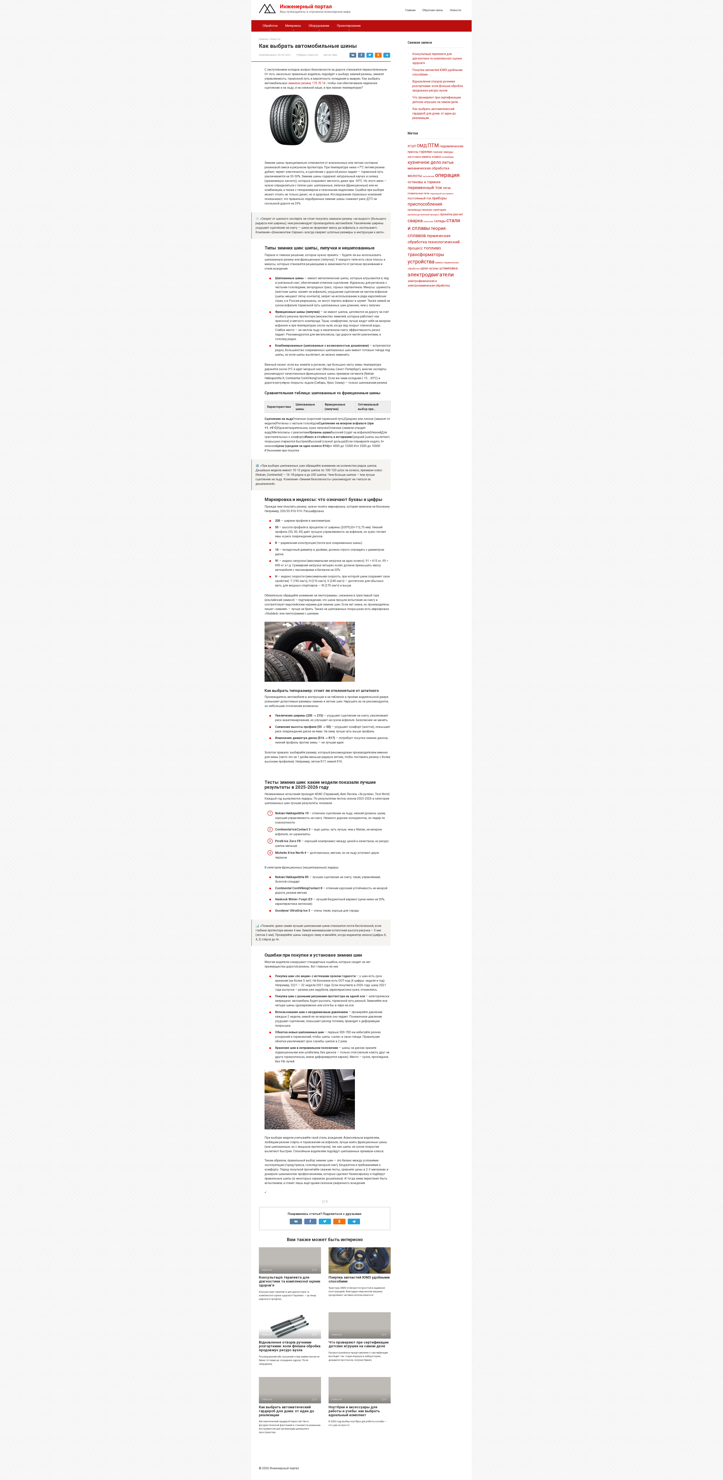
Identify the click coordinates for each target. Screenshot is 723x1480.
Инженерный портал (306, 6)
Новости (455, 10)
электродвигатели (431, 274)
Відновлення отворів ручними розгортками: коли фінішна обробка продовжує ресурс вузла (289, 1346)
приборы (439, 198)
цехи (424, 268)
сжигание (428, 221)
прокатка (446, 214)
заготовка (414, 157)
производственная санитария (427, 209)
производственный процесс (423, 214)
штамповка (448, 268)
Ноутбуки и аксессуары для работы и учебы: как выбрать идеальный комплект (354, 1411)
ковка (436, 157)
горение (437, 151)
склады (440, 221)
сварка (415, 220)
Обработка (270, 25)
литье (448, 162)
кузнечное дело (424, 162)
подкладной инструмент (442, 193)
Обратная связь (432, 10)
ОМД (422, 145)
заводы (448, 152)
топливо (432, 248)
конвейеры (448, 157)
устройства (421, 262)
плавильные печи (418, 193)
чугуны (434, 268)
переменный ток (425, 187)
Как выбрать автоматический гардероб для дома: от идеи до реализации (286, 1411)
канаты (426, 157)
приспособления (425, 204)
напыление (428, 176)
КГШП (412, 146)
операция (447, 175)
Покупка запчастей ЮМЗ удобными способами (359, 1279)
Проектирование (349, 25)
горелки (425, 152)
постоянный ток (419, 198)
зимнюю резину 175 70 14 (306, 83)
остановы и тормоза (424, 182)
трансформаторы (426, 254)
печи (447, 188)
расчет (458, 214)
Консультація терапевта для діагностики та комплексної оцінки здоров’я (289, 1281)
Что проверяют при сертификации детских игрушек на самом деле (359, 1344)
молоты (415, 176)
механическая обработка (428, 168)
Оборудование (319, 25)
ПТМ (433, 145)
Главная (410, 10)
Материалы (293, 25)
